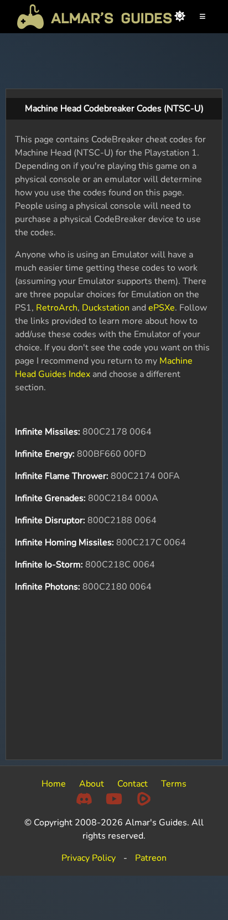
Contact (132, 784)
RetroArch (56, 308)
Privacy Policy (88, 858)
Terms (173, 784)
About (91, 784)
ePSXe (161, 308)
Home (54, 784)
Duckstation (105, 308)
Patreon (151, 858)
